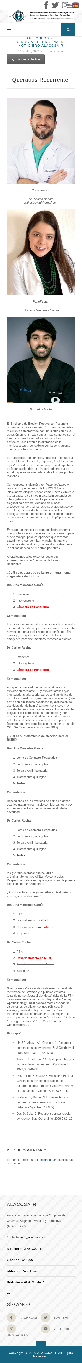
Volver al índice (29, 59)
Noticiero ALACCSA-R (25, 1249)
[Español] (76, 6)
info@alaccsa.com (32, 1237)
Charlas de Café (20, 1260)
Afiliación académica (24, 1271)
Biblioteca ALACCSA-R (25, 1282)
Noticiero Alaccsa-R (41, 45)
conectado (44, 1159)
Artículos (38, 38)
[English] (70, 6)
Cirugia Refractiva (38, 42)
